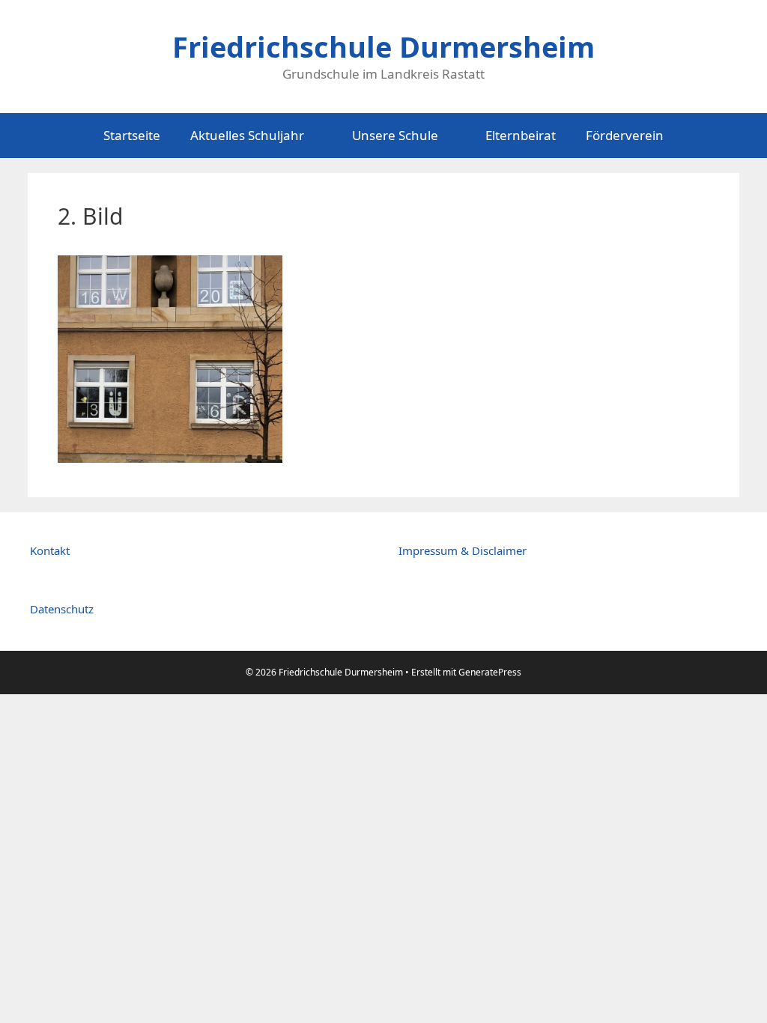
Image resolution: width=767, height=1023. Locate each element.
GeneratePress (489, 672)
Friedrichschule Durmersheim (383, 46)
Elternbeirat (520, 135)
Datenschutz (62, 608)
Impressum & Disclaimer (462, 550)
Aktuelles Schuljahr (247, 135)
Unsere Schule (395, 135)
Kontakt (50, 550)
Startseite (131, 135)
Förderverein (625, 135)
